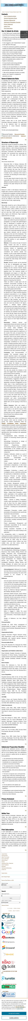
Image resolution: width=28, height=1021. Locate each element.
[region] (14, 1009)
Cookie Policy (19, 1008)
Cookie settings (20, 1007)
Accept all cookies (14, 1013)
